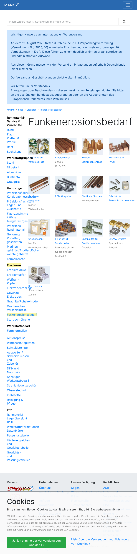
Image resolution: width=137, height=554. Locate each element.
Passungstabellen (18, 435)
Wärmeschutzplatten (21, 343)
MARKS (11, 4)
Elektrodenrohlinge (19, 288)
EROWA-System (117, 239)
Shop (20, 109)
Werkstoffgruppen (20, 158)
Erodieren (31, 109)
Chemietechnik (17, 390)
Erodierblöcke (16, 270)
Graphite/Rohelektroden (23, 301)
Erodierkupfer (16, 274)
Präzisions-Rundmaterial (16, 227)
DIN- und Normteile (13, 370)
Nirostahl (13, 167)
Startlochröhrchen (19, 319)
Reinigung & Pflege (15, 401)
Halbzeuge (14, 188)
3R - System (35, 286)
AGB (106, 487)
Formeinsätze (16, 259)
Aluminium (14, 172)
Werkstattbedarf (18, 326)
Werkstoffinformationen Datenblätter (23, 428)
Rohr (10, 147)
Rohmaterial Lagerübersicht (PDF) (17, 418)
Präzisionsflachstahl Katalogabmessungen (21, 194)
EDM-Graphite (63, 196)
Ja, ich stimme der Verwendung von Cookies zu (36, 543)
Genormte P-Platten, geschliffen (14, 238)
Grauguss (13, 181)
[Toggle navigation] (128, 5)
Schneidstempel (17, 347)
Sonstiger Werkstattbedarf (18, 378)
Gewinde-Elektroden (14, 294)
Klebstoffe (14, 395)
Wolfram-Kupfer (13, 281)
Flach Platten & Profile (13, 138)
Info (9, 410)
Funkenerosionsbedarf (51, 109)
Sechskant (14, 151)
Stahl (10, 162)
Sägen (75, 487)
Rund (10, 130)
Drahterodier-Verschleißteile (17, 308)
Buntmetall (14, 177)
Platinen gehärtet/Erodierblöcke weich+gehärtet (23, 250)
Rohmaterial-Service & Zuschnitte (16, 121)
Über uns (45, 487)
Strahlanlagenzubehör (21, 385)
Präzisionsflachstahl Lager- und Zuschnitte (20, 205)
